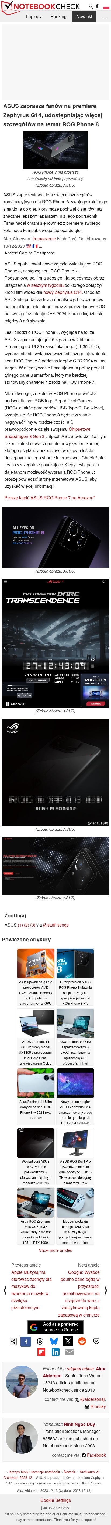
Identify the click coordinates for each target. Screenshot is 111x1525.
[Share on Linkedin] (55, 1352)
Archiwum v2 (89, 1471)
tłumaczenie (44, 238)
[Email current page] (69, 1352)
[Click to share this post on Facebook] (25, 1342)
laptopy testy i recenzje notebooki (34, 1471)
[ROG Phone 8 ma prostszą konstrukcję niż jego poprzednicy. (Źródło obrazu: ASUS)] (55, 150)
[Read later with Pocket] (96, 1341)
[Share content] (13, 1341)
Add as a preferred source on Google (60, 1327)
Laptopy (33, 16)
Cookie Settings (55, 1500)
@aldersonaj (92, 1399)
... (104, 16)
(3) (32, 925)
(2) (26, 925)
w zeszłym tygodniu (46, 285)
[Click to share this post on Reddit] (82, 1341)
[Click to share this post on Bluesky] (54, 1342)
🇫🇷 (35, 246)
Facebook (96, 1455)
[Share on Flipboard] (41, 1352)
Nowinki (84, 16)
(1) (20, 925)
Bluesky (97, 1406)
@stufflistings (56, 925)
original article (80, 1368)
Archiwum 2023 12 (18, 1477)
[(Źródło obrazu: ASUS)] (55, 537)
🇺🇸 (28, 246)
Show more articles (55, 1250)
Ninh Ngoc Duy (79, 1424)
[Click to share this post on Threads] (40, 1342)
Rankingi (59, 16)
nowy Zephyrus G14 (62, 292)
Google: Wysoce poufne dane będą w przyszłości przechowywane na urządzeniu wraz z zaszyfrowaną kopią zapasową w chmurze (79, 1293)
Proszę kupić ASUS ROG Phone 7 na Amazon (49, 497)
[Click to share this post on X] (68, 1341)
